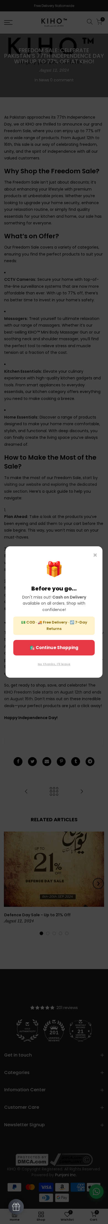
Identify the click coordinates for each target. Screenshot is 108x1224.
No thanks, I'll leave (54, 664)
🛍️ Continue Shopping (54, 647)
